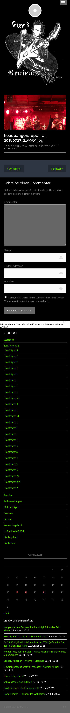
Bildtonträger (11, 507)
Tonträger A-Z (11, 345)
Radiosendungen (13, 501)
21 (43, 592)
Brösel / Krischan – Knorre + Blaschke (24, 660)
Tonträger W (12, 475)
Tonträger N (11, 421)
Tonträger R (11, 445)
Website (9, 281)
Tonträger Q (11, 439)
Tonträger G (11, 386)
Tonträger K (11, 403)
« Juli (6, 612)
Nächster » (57, 168)
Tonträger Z (11, 487)
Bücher (7, 519)
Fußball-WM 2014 (14, 531)
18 (16, 592)
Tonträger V (11, 469)
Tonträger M (12, 415)
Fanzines (8, 513)
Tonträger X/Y (13, 481)
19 (26, 592)
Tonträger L (11, 409)
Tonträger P (11, 433)
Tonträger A (11, 350)
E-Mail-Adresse (13, 266)
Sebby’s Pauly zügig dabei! (18, 681)
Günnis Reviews (20, 706)
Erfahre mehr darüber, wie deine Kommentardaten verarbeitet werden (33, 324)
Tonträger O (11, 427)
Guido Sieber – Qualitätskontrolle (22, 687)
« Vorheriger (14, 168)
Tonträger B (11, 356)
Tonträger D (11, 368)
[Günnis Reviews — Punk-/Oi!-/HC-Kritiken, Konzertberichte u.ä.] (35, 10)
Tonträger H (11, 391)
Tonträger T (11, 457)
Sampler (8, 495)
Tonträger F (11, 379)
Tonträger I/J (12, 398)
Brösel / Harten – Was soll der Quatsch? (25, 636)
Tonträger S (11, 451)
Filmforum (9, 542)
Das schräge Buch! (14, 675)
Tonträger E (11, 374)
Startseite (9, 339)
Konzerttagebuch (13, 525)
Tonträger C (11, 362)
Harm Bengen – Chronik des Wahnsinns (24, 693)
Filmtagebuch (11, 537)
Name (8, 250)
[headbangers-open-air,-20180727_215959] (35, 112)
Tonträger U (11, 463)
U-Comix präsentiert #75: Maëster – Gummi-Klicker (31, 666)
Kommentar (10, 202)
